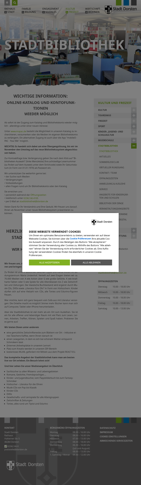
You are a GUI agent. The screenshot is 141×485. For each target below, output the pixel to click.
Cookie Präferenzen (80, 238)
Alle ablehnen (92, 262)
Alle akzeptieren (49, 262)
